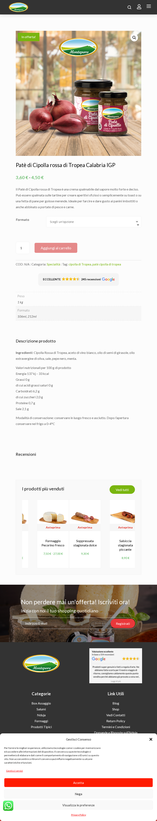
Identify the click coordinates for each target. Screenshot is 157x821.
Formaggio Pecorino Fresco (52, 543)
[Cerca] (129, 7)
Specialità (53, 264)
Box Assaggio (41, 703)
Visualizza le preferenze (78, 805)
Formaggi (41, 721)
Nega (78, 794)
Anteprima (53, 527)
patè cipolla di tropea (106, 264)
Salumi (41, 709)
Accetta (78, 783)
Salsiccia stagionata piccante (125, 545)
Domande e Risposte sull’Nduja (115, 732)
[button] (151, 739)
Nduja (41, 715)
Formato (22, 219)
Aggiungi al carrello (56, 248)
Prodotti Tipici (41, 727)
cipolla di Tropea (80, 264)
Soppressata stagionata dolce (85, 543)
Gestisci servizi (14, 770)
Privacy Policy (78, 814)
